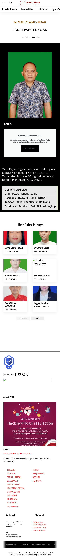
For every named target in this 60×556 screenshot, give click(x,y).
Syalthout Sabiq (41, 247)
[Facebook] (15, 374)
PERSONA (37, 480)
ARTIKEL (36, 477)
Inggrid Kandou (41, 303)
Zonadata (12, 499)
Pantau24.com (38, 522)
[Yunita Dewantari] (45, 266)
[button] (5, 3)
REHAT (36, 470)
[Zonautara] (30, 3)
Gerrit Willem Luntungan (11, 304)
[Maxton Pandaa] (15, 266)
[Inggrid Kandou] (45, 293)
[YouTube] (19, 374)
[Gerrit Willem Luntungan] (15, 293)
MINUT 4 (46, 307)
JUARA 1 (6, 449)
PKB (37, 37)
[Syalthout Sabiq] (45, 238)
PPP (35, 279)
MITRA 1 (16, 251)
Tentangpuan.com (39, 525)
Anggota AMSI (8, 397)
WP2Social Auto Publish (18, 555)
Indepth (11, 473)
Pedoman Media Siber (41, 544)
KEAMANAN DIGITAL (16, 488)
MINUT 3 (13, 309)
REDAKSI (24, 544)
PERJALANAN (38, 473)
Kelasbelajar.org (39, 530)
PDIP (6, 309)
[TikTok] (28, 374)
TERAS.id (11, 470)
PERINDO (8, 251)
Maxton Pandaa (12, 275)
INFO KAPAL (12, 495)
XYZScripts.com (45, 555)
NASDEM (37, 307)
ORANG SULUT (13, 491)
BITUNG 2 (42, 279)
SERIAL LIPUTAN (14, 477)
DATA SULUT (12, 480)
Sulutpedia (12, 506)
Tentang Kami (10, 544)
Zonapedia (12, 502)
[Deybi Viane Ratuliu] (15, 238)
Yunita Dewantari (42, 275)
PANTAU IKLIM (13, 484)
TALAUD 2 (12, 279)
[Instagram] (24, 374)
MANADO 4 (43, 251)
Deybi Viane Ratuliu (14, 247)
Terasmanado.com (39, 528)
